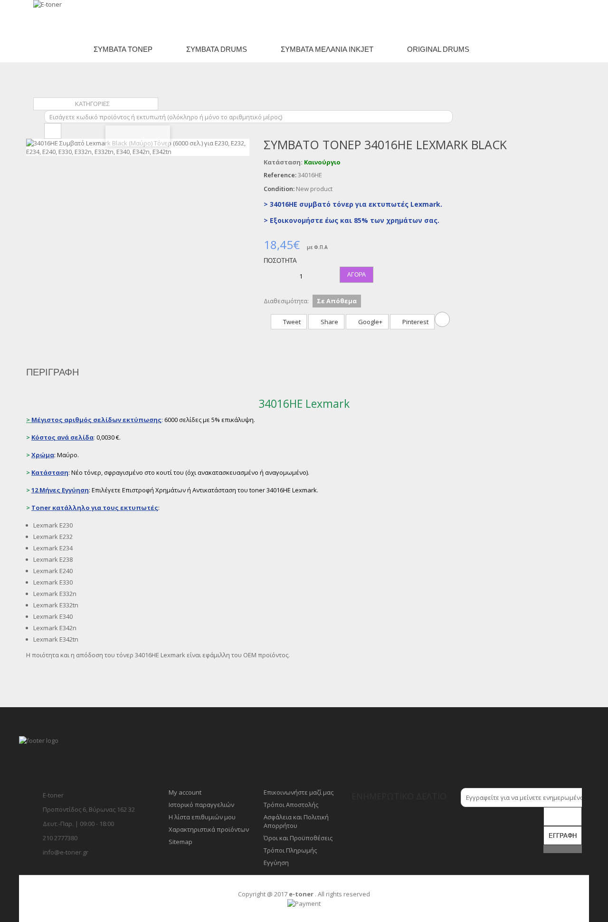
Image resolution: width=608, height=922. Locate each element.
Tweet (291, 321)
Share (328, 321)
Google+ (369, 321)
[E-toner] (72, 18)
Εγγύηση (276, 862)
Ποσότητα (280, 260)
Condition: (279, 188)
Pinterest (414, 321)
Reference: (280, 175)
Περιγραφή (52, 372)
